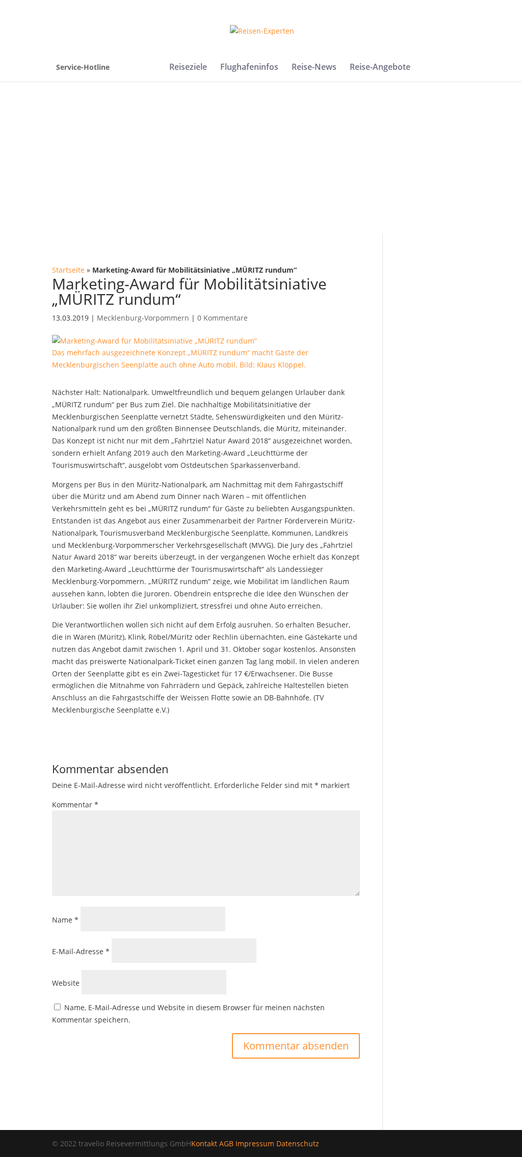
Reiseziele (188, 67)
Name (65, 920)
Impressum (255, 1143)
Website (66, 983)
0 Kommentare (222, 318)
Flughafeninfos (249, 67)
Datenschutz (297, 1143)
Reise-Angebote (380, 67)
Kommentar (75, 804)
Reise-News (314, 67)
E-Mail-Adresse (81, 951)
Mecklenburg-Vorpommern (143, 318)
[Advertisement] (261, 158)
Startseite (68, 270)
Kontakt (204, 1143)
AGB (226, 1143)
